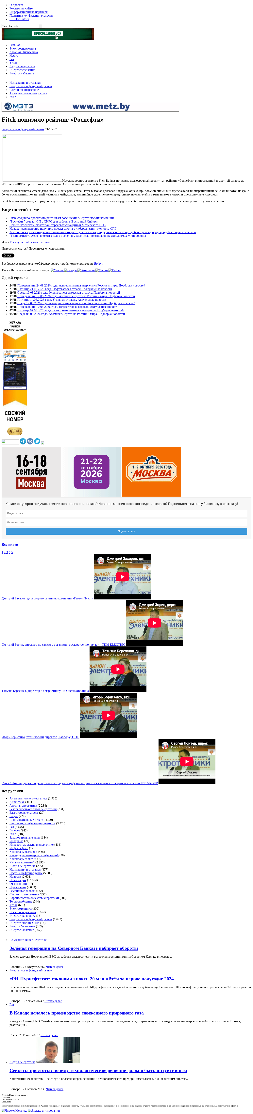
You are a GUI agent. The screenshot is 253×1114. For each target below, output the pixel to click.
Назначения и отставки (25, 82)
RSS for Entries (19, 19)
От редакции (18, 883)
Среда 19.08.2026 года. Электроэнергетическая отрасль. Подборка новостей (68, 292)
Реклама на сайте (21, 8)
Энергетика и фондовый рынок (30, 86)
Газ (11, 59)
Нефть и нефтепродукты (25, 873)
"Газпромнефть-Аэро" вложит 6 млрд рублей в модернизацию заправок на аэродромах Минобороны (77, 235)
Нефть (13, 55)
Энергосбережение (22, 69)
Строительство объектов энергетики (34, 898)
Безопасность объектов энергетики (33, 809)
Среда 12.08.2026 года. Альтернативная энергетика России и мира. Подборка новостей (76, 303)
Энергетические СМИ (24, 922)
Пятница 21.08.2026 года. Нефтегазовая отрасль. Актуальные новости (64, 289)
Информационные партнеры (28, 12)
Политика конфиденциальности (31, 15)
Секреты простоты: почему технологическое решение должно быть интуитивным (98, 1070)
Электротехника (20, 908)
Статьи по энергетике (24, 894)
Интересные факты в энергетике (31, 844)
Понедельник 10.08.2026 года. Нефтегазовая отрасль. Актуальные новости (67, 306)
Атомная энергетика (23, 805)
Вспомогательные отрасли (27, 819)
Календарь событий (22, 858)
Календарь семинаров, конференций (34, 855)
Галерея (14, 830)
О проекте (16, 5)
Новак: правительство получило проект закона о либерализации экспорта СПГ (62, 228)
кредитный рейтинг (28, 242)
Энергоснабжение (21, 73)
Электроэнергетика (22, 48)
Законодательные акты (24, 837)
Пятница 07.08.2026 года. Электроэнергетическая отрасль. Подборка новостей (70, 310)
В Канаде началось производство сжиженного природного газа (76, 1012)
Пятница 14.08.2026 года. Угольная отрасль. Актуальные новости (61, 299)
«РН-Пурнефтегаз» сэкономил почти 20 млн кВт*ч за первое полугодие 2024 (91, 978)
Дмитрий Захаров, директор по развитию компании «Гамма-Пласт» (47, 598)
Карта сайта (6, 1102)
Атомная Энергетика (23, 52)
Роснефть (45, 242)
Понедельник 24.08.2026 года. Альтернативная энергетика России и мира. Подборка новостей (81, 285)
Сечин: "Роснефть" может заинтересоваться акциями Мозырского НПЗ (57, 225)
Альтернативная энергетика (28, 93)
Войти (98, 263)
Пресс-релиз (17, 887)
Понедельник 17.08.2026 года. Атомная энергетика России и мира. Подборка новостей (76, 296)
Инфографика (18, 848)
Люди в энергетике (22, 66)
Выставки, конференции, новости (32, 823)
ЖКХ (13, 97)
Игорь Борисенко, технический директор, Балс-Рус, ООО (40, 737)
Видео (13, 816)
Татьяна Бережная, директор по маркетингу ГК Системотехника (45, 690)
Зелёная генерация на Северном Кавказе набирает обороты (73, 948)
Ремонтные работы (22, 890)
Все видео (10, 544)
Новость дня (17, 880)
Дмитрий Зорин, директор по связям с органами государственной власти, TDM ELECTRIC (63, 644)
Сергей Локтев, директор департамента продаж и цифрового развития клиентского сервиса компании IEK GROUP (80, 783)
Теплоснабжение (20, 901)
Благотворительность (23, 812)
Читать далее (54, 966)
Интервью (16, 841)
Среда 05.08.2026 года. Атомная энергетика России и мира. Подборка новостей (71, 314)
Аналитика (17, 802)
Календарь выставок (23, 851)
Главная (14, 45)
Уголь (13, 62)
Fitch (13, 242)
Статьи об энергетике (24, 89)
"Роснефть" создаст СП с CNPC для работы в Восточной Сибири (53, 221)
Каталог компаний (22, 862)
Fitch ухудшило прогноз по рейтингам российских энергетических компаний (61, 218)
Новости (15, 876)
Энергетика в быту (22, 915)
